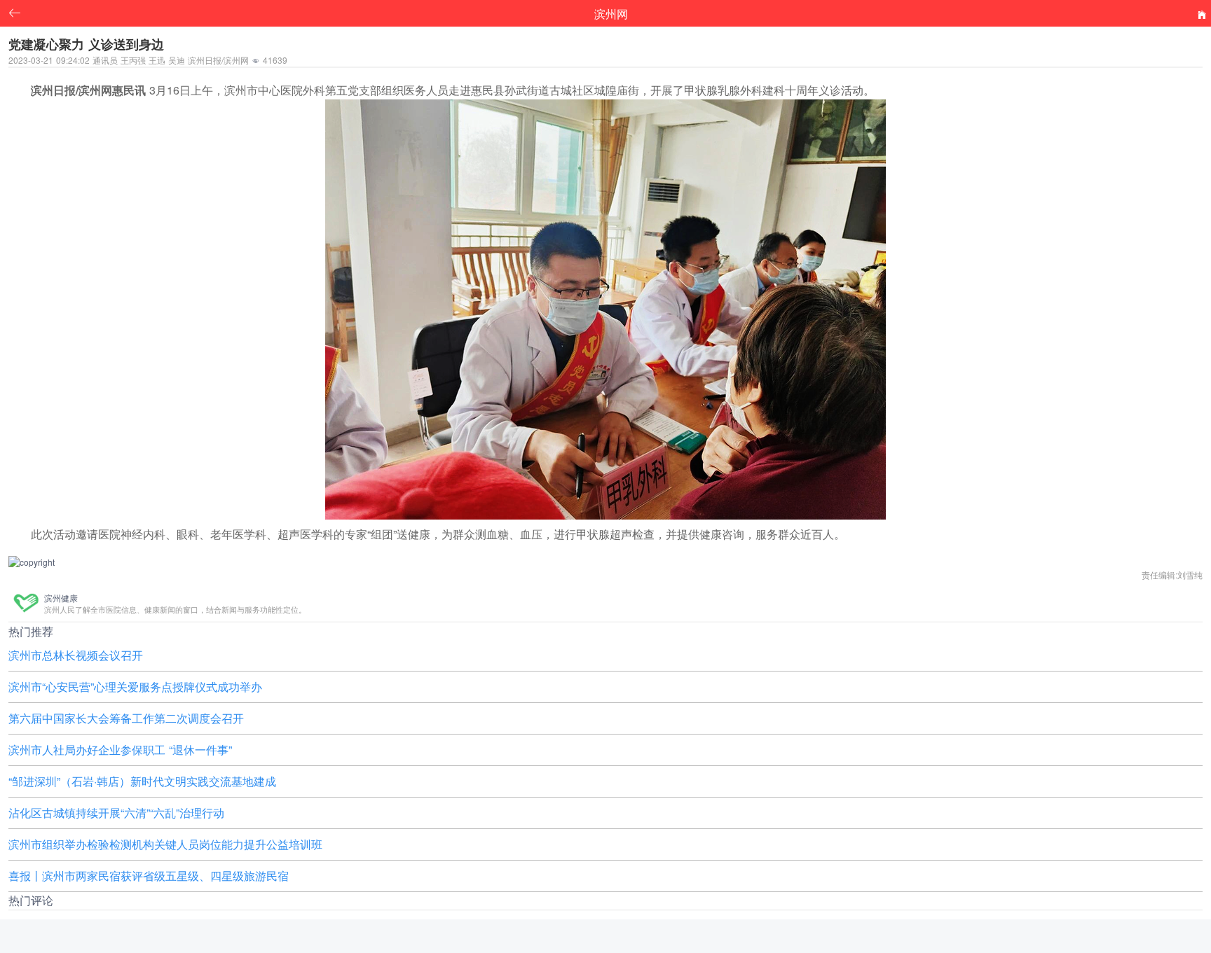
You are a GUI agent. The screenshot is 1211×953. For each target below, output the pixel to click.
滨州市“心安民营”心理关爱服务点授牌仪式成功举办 (135, 687)
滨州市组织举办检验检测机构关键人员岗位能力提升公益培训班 (165, 844)
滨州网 (611, 13)
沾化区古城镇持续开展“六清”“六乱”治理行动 (116, 813)
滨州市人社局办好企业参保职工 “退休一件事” (120, 750)
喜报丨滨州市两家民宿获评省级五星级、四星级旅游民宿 (148, 876)
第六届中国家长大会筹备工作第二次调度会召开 (126, 718)
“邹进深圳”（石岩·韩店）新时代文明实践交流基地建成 (142, 781)
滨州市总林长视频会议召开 (75, 655)
